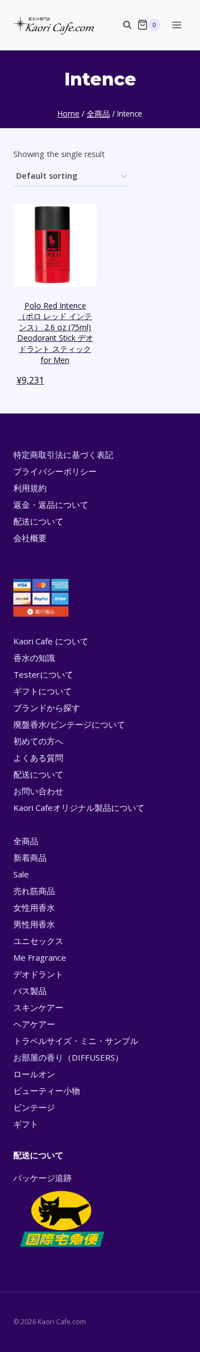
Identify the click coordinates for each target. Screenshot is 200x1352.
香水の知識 (34, 657)
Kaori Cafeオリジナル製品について (78, 807)
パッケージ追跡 (42, 1177)
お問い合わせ (38, 790)
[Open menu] (176, 24)
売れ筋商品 (34, 890)
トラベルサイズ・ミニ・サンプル (75, 1040)
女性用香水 (34, 907)
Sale (21, 874)
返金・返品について (50, 504)
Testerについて (43, 674)
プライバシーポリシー (55, 471)
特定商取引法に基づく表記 (63, 454)
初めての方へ (38, 740)
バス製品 (30, 990)
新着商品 (30, 857)
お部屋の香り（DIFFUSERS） (68, 1057)
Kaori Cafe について (50, 641)
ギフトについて (42, 691)
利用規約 (30, 487)
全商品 (25, 840)
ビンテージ (34, 1107)
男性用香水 (34, 924)
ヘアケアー (34, 1024)
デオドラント (38, 974)
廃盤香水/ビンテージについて (69, 724)
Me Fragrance (39, 957)
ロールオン (34, 1073)
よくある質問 (38, 757)
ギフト (25, 1123)
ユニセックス (38, 940)
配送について (38, 521)
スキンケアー (38, 1007)
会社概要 (30, 537)
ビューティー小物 (46, 1090)
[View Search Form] (122, 25)
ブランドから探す (46, 707)
